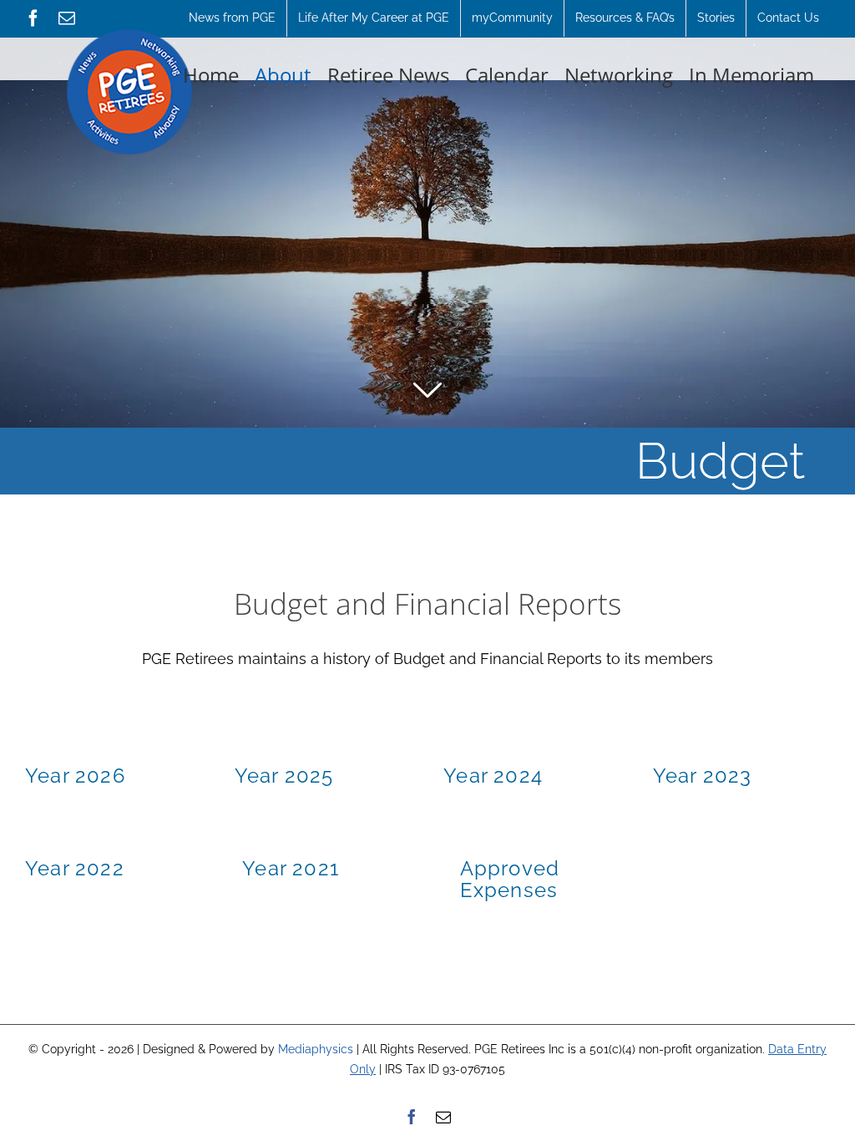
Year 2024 (493, 775)
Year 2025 (284, 775)
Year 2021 (290, 868)
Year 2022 (74, 868)
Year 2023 (702, 775)
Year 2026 (75, 775)
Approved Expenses (510, 879)
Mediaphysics (315, 1049)
